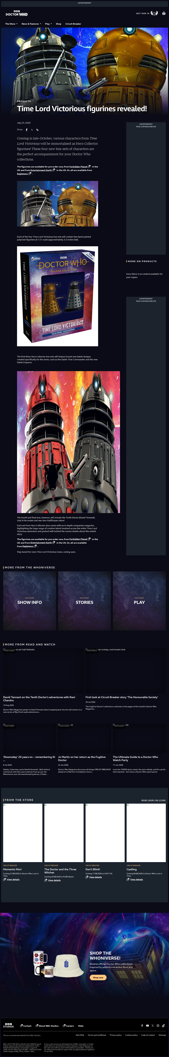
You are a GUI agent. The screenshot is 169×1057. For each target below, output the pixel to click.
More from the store (154, 800)
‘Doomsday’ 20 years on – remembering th (29, 757)
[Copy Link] (37, 129)
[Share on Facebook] (26, 129)
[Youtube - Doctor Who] (147, 1025)
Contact (27, 1026)
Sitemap (162, 1035)
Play (47, 23)
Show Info (29, 602)
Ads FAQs (80, 1035)
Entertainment (41, 170)
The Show (10, 23)
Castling (132, 869)
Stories (84, 602)
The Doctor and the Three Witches (60, 871)
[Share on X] (32, 129)
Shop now (98, 977)
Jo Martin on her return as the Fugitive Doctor (82, 758)
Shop (58, 23)
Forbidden (78, 166)
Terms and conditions (97, 1035)
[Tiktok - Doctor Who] (163, 1025)
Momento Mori (12, 869)
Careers (70, 1026)
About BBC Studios (49, 1026)
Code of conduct (148, 1035)
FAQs (81, 1026)
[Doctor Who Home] (16, 13)
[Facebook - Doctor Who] (142, 1025)
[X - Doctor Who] (152, 1025)
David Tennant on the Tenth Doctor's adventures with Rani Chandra (39, 698)
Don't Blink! (93, 869)
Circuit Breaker (73, 23)
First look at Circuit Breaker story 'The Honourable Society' (122, 697)
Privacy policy (116, 1035)
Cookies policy (131, 1035)
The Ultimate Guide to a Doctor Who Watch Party (135, 758)
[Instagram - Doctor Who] (157, 1025)
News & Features (30, 23)
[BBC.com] (8, 1026)
